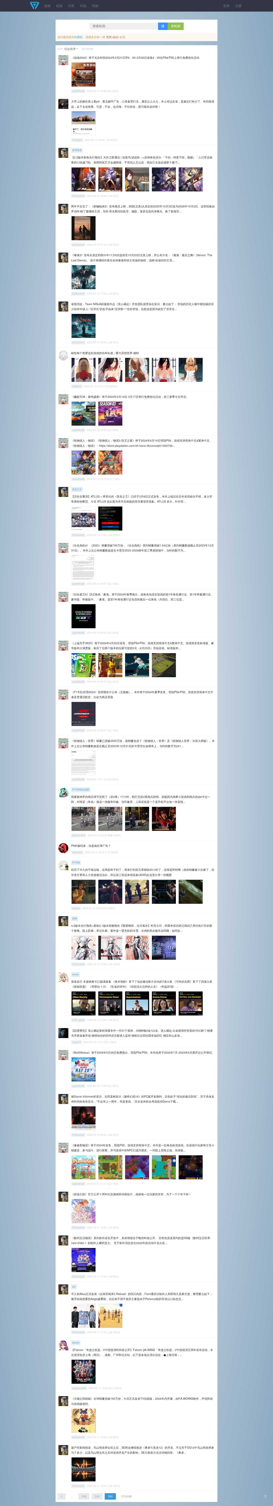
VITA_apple (78, 1020)
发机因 (175, 26)
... (72, 1496)
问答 (71, 5)
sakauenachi (79, 1388)
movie (75, 974)
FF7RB (76, 862)
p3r (74, 1286)
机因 (59, 5)
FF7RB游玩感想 (80, 789)
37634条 (126, 1496)
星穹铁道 (77, 150)
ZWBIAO (76, 386)
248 (84, 1496)
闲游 (95, 5)
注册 (238, 5)
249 (97, 1496)
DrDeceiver (78, 196)
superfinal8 (78, 91)
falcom (75, 1342)
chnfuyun (77, 140)
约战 (83, 5)
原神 (74, 918)
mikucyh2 (77, 852)
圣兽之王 (77, 489)
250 (110, 1496)
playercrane (78, 835)
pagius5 (76, 1042)
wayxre (76, 908)
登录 (226, 5)
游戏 (47, 5)
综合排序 (70, 49)
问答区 (78, 37)
